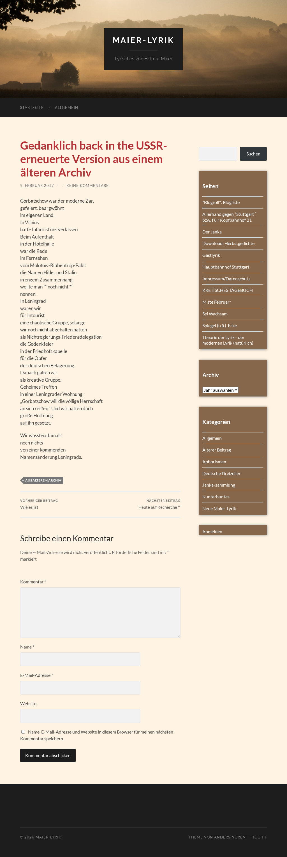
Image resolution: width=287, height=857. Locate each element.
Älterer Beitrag (216, 449)
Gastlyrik (211, 255)
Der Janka (212, 231)
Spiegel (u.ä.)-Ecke (219, 325)
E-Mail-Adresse (36, 675)
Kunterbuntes (216, 496)
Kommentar (33, 581)
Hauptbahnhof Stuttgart (225, 266)
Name (27, 646)
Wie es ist (39, 504)
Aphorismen (214, 461)
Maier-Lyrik (143, 40)
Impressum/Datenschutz (226, 278)
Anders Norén (230, 837)
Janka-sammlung (218, 484)
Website (28, 703)
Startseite (32, 107)
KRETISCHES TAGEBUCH (227, 290)
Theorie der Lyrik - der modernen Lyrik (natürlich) (227, 340)
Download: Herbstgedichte (228, 243)
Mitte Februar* (216, 301)
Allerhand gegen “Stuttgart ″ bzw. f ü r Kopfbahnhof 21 (229, 217)
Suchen (253, 153)
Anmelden (212, 531)
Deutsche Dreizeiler (221, 473)
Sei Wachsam (215, 313)
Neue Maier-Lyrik (219, 508)
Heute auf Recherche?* (159, 504)
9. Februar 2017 (37, 185)
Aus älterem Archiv (43, 480)
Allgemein (66, 107)
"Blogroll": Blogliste (221, 202)
